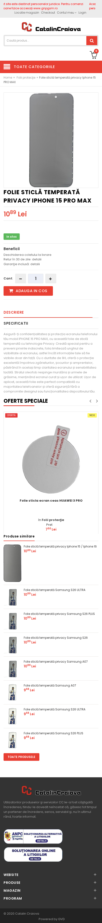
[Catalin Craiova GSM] (51, 27)
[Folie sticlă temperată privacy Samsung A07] (12, 668)
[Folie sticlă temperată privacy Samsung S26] (12, 644)
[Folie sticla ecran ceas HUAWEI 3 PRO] (51, 459)
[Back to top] (97, 914)
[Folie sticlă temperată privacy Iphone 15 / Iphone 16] (12, 563)
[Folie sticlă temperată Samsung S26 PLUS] (12, 740)
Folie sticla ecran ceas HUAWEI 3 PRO (51, 500)
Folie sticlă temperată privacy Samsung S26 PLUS (59, 614)
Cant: (8, 278)
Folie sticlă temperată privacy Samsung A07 (56, 662)
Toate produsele (21, 757)
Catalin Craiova (26, 913)
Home (8, 77)
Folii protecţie (26, 77)
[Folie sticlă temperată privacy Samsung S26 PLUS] (12, 620)
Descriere (14, 312)
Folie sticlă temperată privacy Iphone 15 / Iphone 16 (60, 546)
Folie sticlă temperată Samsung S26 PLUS (53, 733)
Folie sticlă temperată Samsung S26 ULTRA (54, 590)
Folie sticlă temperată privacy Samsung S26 (56, 638)
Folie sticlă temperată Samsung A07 (50, 685)
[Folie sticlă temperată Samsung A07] (12, 692)
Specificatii (16, 323)
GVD (61, 919)
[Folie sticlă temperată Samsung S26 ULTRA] (12, 596)
